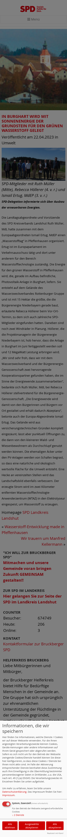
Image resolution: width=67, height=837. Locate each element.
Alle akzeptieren (54, 826)
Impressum (8, 795)
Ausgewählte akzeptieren (32, 826)
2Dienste (18, 815)
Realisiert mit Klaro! (55, 833)
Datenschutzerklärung (14, 791)
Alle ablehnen (10, 826)
